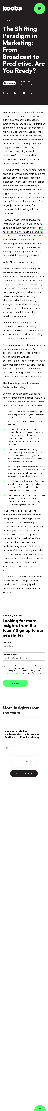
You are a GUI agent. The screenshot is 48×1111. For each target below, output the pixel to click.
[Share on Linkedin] (32, 93)
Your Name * (8, 642)
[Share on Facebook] (24, 93)
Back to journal (24, 773)
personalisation (33, 247)
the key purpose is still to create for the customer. (23, 231)
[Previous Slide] (16, 762)
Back (8, 20)
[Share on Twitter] (15, 93)
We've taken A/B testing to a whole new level (26, 468)
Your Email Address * (10, 654)
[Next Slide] (32, 762)
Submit (15, 683)
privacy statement (14, 673)
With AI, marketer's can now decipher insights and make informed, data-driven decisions (23, 292)
